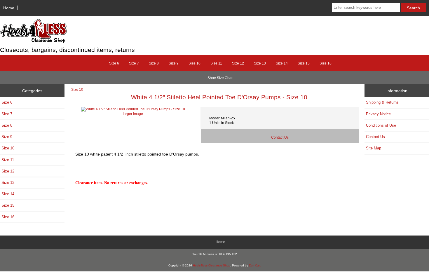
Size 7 (134, 63)
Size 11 (216, 63)
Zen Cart (255, 265)
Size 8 (154, 63)
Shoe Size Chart (220, 78)
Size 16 (326, 63)
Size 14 (282, 63)
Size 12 (238, 63)
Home (8, 8)
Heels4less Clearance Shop (211, 265)
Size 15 (304, 63)
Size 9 (174, 63)
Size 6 (114, 63)
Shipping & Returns (382, 102)
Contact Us (280, 137)
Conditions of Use (381, 125)
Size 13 (260, 63)
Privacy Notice (378, 114)
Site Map (373, 148)
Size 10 (77, 89)
